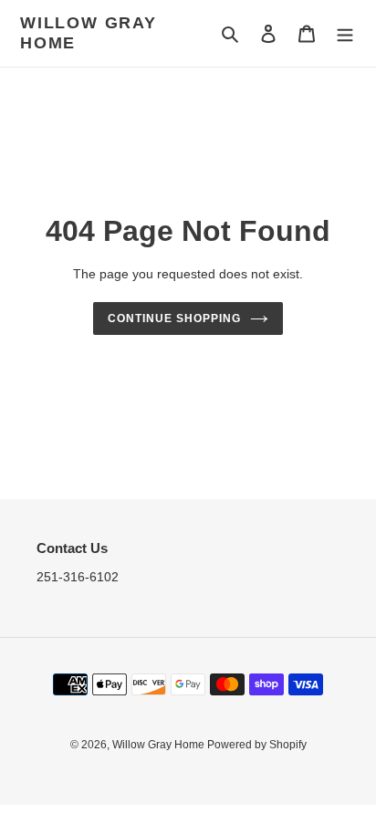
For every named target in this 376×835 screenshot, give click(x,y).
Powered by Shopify (257, 744)
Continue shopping (174, 318)
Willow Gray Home (88, 33)
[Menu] (345, 33)
